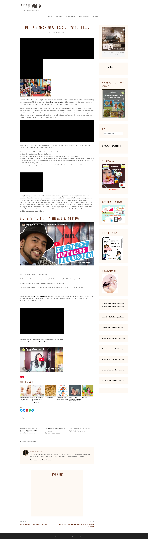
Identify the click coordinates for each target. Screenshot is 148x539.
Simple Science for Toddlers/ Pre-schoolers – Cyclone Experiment (29, 429)
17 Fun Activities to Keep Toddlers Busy (79, 428)
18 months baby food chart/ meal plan (113, 370)
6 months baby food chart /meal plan (113, 303)
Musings (95, 16)
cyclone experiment (55, 102)
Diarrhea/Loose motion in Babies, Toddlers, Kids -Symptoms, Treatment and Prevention (37, 401)
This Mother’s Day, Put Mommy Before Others (62, 398)
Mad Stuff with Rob (39, 296)
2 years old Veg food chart (109, 380)
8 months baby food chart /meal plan (113, 317)
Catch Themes (92, 536)
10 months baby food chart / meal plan (113, 338)
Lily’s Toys (84, 397)
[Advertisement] (57, 48)
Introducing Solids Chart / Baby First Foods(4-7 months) (26, 399)
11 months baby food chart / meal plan (113, 349)
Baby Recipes (70, 16)
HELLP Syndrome (49, 397)
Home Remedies (83, 16)
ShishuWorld (31, 6)
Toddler (58, 16)
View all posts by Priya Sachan (40, 460)
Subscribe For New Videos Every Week (34, 342)
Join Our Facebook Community (111, 146)
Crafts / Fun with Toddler (56, 32)
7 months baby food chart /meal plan (113, 306)
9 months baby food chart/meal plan (112, 327)
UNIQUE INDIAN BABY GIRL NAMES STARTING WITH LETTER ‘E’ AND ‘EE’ (75, 400)
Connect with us (107, 67)
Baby (49, 16)
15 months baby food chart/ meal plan (113, 359)
